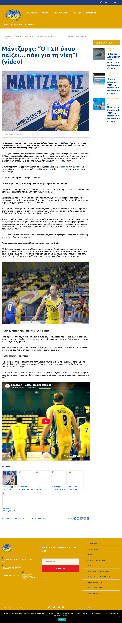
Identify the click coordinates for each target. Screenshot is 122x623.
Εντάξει (62, 619)
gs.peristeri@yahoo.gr (12, 575)
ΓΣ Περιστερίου (34, 518)
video (7, 518)
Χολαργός (46, 518)
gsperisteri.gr (61, 167)
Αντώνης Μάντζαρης (18, 518)
